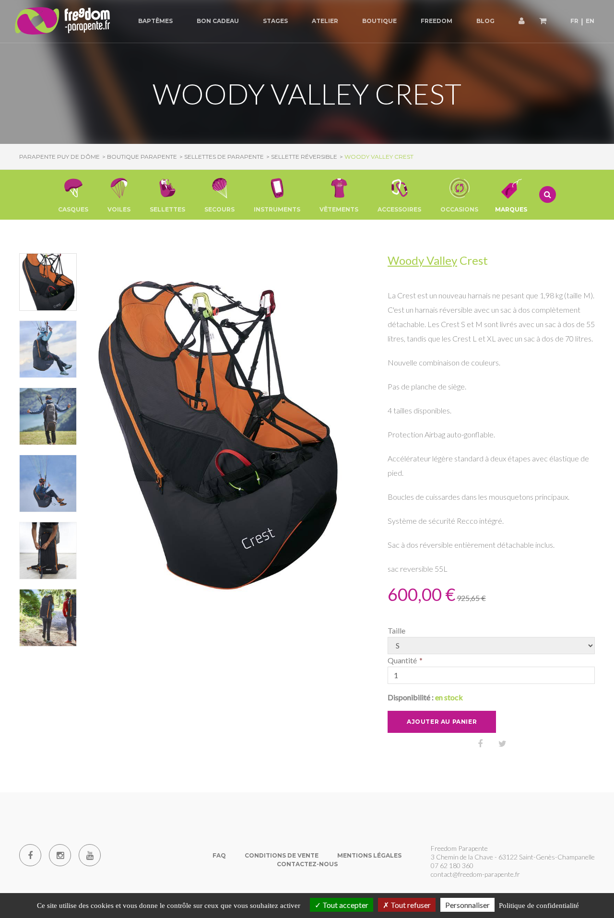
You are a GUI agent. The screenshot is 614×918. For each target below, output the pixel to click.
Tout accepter (344, 904)
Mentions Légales (369, 855)
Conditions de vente (282, 855)
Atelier (325, 20)
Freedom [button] (436, 20)
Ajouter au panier (442, 721)
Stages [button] (275, 20)
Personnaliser (467, 904)
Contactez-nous (307, 864)
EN (590, 20)
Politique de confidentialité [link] (539, 905)
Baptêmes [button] (155, 20)
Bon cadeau (218, 20)
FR (574, 20)
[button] (73, 194)
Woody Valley (422, 260)
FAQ (219, 855)
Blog (485, 20)
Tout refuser (410, 904)
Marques (511, 209)
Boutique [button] (379, 20)
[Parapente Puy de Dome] (62, 21)
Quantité (402, 660)
